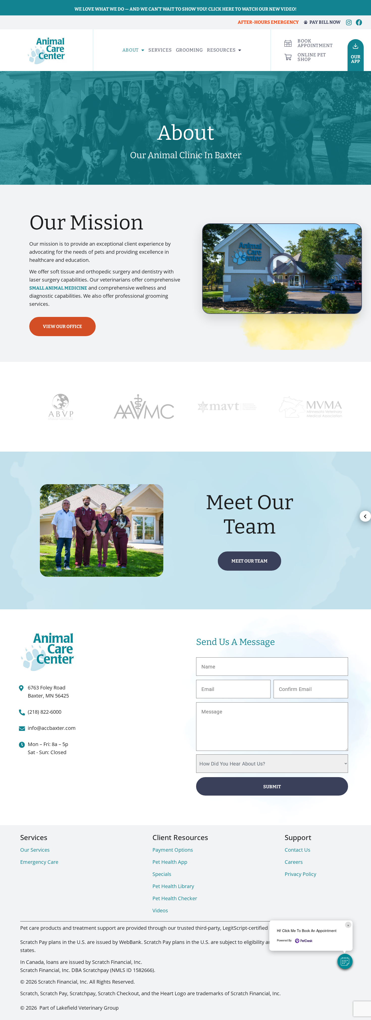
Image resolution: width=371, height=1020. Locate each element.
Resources (221, 50)
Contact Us (297, 849)
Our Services (35, 849)
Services (160, 50)
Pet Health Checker (174, 898)
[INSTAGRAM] (349, 22)
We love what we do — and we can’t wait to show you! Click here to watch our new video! (185, 9)
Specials (161, 874)
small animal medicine (58, 288)
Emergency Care (39, 862)
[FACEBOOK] (359, 22)
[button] (282, 269)
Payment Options (172, 849)
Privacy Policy (300, 874)
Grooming (189, 50)
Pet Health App (169, 862)
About (130, 50)
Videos (160, 910)
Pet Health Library (173, 886)
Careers (294, 862)
